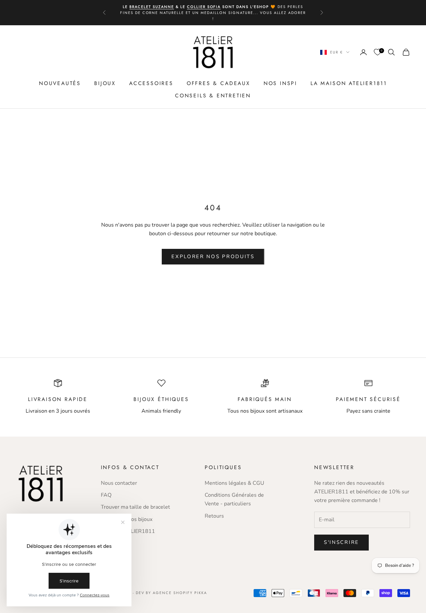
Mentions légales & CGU (234, 483)
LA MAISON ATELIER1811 (349, 83)
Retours (214, 516)
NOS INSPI (280, 83)
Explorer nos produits (213, 256)
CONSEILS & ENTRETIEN (213, 95)
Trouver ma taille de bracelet (135, 507)
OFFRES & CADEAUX (218, 83)
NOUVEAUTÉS (60, 83)
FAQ (106, 495)
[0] (377, 52)
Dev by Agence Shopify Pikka (171, 592)
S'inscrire (341, 542)
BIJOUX (105, 83)
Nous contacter (119, 483)
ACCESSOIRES (151, 83)
